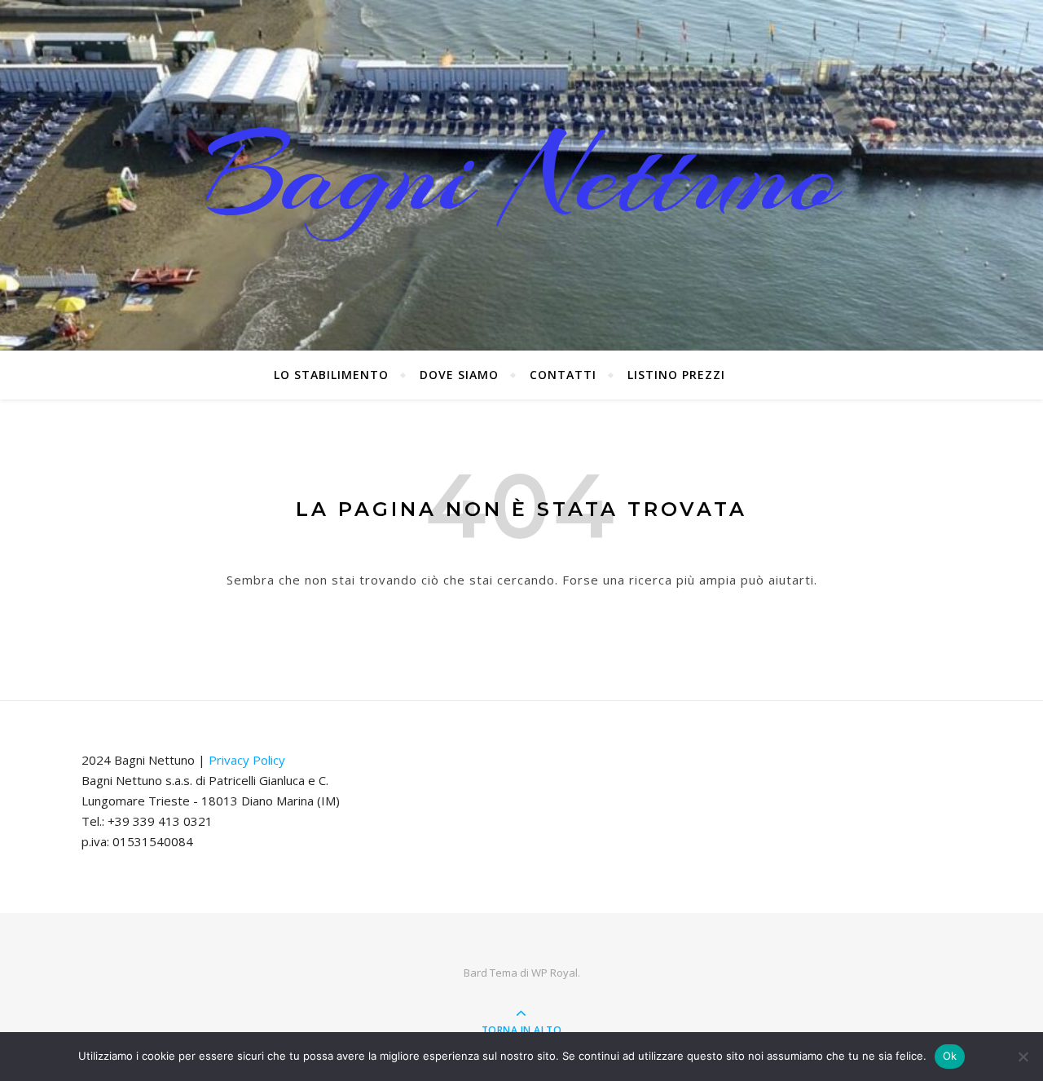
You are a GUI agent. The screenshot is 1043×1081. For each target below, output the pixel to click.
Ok (950, 1055)
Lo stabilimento (331, 374)
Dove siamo (459, 374)
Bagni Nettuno (522, 175)
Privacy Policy (247, 760)
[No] (1022, 1056)
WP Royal (554, 972)
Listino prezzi (676, 374)
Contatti (563, 374)
